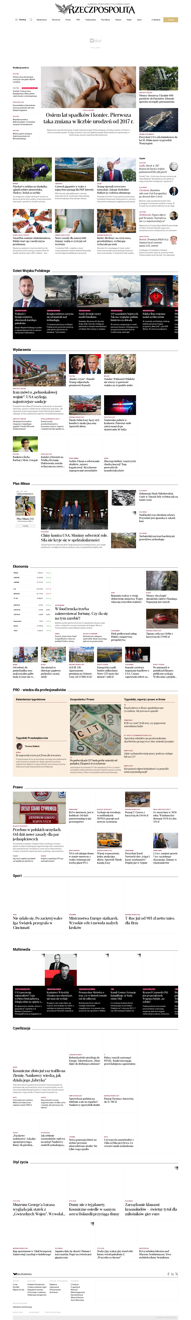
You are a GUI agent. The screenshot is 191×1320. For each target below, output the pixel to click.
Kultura (118, 20)
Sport (139, 20)
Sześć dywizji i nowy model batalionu (95, 315)
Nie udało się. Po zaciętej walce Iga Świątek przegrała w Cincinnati (37, 967)
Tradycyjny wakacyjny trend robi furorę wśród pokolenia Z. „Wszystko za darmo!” (115, 1298)
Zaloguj (171, 20)
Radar (129, 20)
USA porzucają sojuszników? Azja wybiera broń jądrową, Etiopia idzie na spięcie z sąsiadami (28, 1043)
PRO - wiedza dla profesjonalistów (39, 694)
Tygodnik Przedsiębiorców (32, 742)
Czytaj (25, 526)
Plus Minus (105, 20)
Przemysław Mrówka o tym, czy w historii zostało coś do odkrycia (98, 1040)
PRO (78, 20)
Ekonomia (56, 20)
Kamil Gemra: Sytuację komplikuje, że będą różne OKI (131, 1040)
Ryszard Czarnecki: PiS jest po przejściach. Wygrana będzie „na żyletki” (167, 1041)
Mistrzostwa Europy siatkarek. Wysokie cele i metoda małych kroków (93, 967)
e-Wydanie (156, 20)
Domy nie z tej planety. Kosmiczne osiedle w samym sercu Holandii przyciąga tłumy (94, 1254)
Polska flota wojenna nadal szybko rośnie (165, 315)
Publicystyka (90, 20)
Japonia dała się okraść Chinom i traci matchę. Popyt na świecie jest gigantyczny (73, 1298)
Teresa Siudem (32, 750)
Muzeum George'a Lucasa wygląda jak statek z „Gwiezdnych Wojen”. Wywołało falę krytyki (39, 1254)
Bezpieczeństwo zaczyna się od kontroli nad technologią (63, 317)
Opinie (142, 158)
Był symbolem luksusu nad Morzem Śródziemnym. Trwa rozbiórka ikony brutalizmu (155, 1298)
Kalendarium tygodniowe (30, 703)
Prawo (68, 20)
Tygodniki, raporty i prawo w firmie (144, 703)
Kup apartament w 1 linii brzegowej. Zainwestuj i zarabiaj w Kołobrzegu (32, 1297)
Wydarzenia (42, 20)
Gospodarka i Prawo (82, 703)
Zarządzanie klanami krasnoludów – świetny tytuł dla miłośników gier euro (151, 1254)
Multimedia (21, 994)
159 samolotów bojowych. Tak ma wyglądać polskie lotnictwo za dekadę (133, 317)
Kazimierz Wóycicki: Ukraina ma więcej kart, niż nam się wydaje (62, 1040)
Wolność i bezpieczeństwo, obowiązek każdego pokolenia (25, 318)
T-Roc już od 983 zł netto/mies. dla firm (150, 965)
